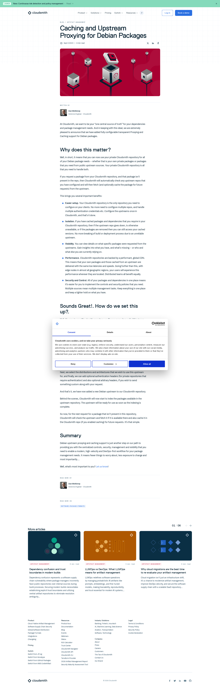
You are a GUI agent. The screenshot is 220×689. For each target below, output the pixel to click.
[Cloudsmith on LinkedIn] (180, 681)
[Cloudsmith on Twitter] (175, 681)
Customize (108, 364)
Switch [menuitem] (117, 13)
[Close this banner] (216, 3)
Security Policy (134, 630)
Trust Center (66, 646)
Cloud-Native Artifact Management (41, 624)
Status (63, 639)
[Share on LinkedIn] (153, 43)
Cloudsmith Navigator (69, 649)
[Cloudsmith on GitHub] (190, 681)
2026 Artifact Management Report (74, 662)
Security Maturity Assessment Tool (74, 665)
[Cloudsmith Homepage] (37, 13)
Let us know (102, 466)
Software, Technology (103, 633)
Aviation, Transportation (104, 630)
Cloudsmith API (67, 652)
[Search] (142, 13)
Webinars (64, 636)
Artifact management (76, 22)
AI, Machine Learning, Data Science (108, 627)
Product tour (66, 624)
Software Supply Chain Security (40, 627)
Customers (99, 651)
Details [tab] (110, 332)
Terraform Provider (68, 658)
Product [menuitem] (81, 13)
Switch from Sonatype (36, 657)
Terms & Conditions (136, 624)
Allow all (147, 364)
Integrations (32, 636)
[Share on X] (148, 43)
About (97, 642)
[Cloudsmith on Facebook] (170, 681)
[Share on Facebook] (158, 43)
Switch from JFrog (35, 654)
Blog (62, 22)
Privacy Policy (133, 627)
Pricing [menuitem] (108, 13)
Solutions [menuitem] (95, 13)
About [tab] (148, 332)
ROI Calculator (66, 643)
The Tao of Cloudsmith (103, 655)
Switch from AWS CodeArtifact (39, 664)
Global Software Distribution (38, 630)
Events (64, 633)
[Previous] (187, 525)
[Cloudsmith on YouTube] (185, 681)
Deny (73, 364)
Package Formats (34, 633)
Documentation (67, 627)
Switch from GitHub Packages (39, 660)
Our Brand (99, 661)
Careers (98, 648)
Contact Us (99, 658)
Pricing (30, 645)
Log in (167, 13)
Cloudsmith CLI (67, 655)
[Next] (190, 525)
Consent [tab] (71, 332)
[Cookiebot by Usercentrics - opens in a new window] (153, 324)
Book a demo (183, 13)
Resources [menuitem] (130, 13)
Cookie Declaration (135, 633)
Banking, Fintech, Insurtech (105, 624)
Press (97, 645)
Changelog (32, 639)
